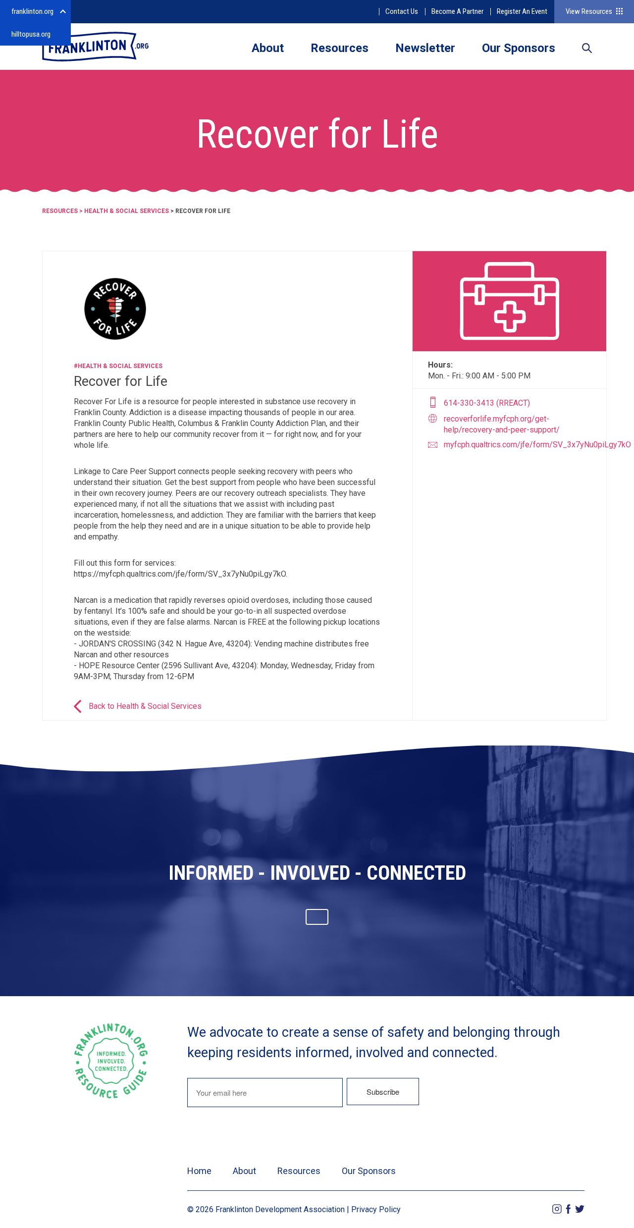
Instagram (557, 1209)
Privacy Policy (376, 1209)
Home (199, 1171)
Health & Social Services (126, 211)
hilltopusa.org (31, 34)
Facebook (568, 1209)
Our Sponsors (518, 48)
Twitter (579, 1209)
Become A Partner (457, 11)
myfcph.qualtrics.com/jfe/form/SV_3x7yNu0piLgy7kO (537, 444)
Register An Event (522, 11)
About (268, 48)
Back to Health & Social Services (145, 706)
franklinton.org (32, 11)
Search (587, 49)
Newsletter (425, 48)
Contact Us (401, 11)
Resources (340, 48)
